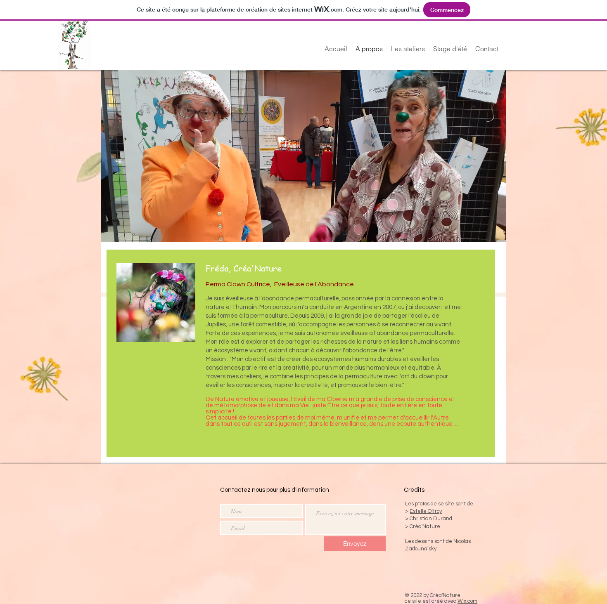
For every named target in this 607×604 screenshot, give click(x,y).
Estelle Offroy (426, 511)
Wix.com (467, 601)
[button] (303, 156)
